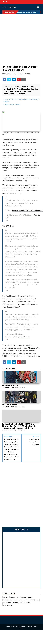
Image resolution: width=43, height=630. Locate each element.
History (25, 600)
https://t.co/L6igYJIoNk (21, 210)
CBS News (10, 226)
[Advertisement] (21, 39)
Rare (21, 602)
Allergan (31, 348)
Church (30, 597)
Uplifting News (7, 605)
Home (21, 628)
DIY (15, 600)
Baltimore (18, 140)
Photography (7, 602)
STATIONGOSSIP (9, 7)
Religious (27, 602)
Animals (12, 597)
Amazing (5, 597)
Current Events (7, 600)
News (35, 12)
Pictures (15, 602)
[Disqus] (21, 495)
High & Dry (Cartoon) (12, 104)
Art (18, 597)
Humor (32, 600)
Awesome (23, 597)
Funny (19, 600)
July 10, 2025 (25, 337)
